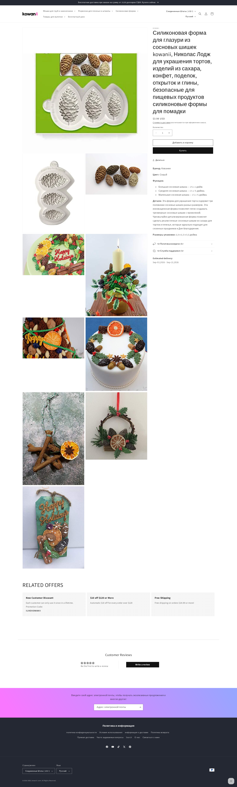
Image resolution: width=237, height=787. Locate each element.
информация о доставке (136, 732)
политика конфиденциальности (81, 732)
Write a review (142, 664)
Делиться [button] (160, 160)
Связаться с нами (151, 737)
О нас (137, 737)
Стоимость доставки (161, 123)
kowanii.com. (36, 781)
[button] (59, 11)
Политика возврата (160, 732)
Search (129, 737)
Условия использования (110, 732)
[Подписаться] (140, 707)
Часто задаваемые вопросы (110, 737)
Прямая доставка (85, 737)
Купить (183, 150)
